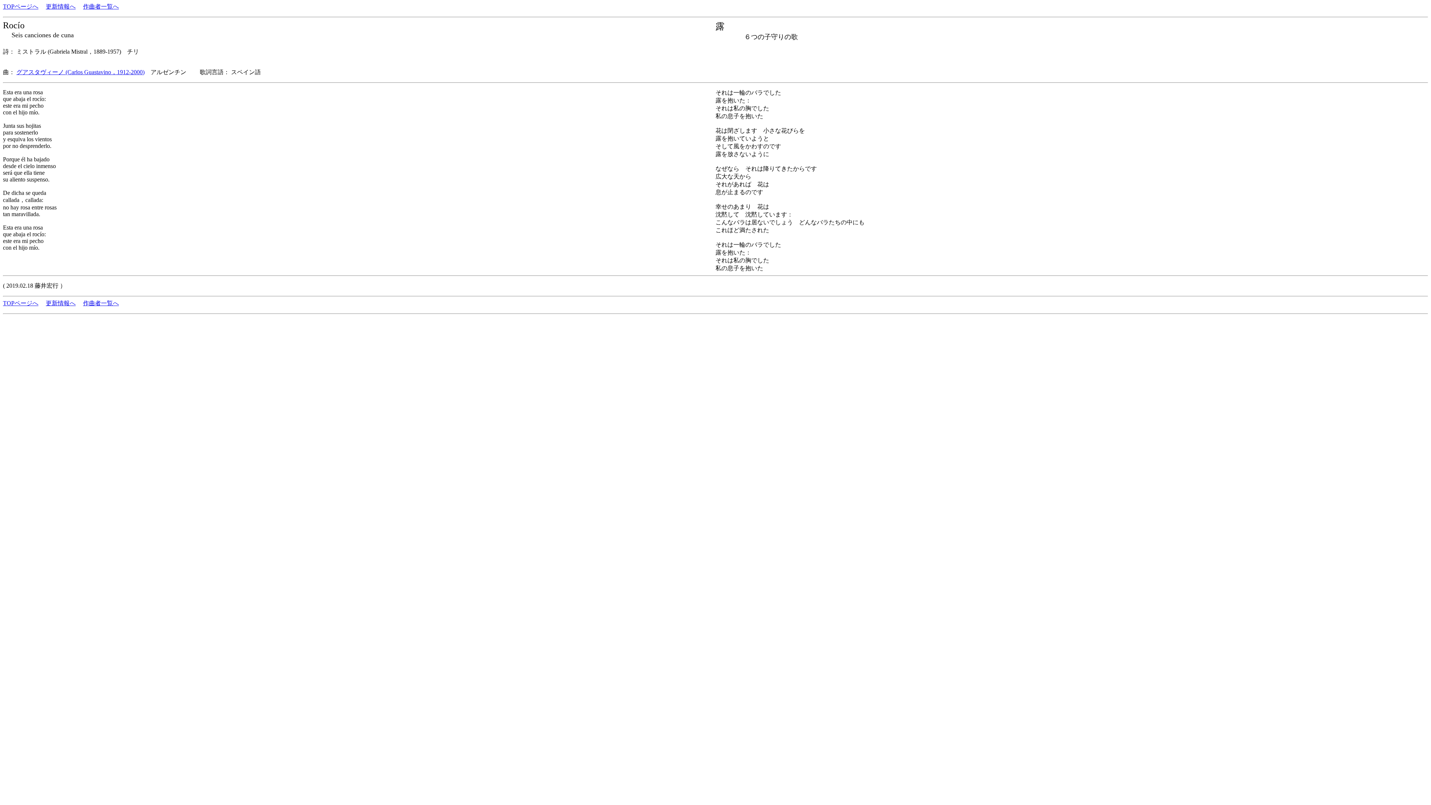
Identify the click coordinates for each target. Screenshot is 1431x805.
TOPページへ (20, 6)
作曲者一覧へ (101, 6)
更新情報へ (61, 6)
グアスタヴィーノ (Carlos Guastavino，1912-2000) (80, 72)
